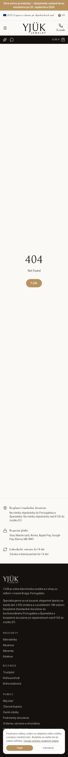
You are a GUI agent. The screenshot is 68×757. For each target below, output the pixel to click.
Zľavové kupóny (12, 706)
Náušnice (8, 645)
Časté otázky (11, 712)
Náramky (8, 650)
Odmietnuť (48, 748)
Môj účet (8, 700)
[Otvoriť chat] (12, 40)
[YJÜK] (34, 28)
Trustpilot (8, 672)
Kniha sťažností (12, 683)
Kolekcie (8, 656)
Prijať (19, 748)
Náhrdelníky (10, 639)
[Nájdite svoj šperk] (5, 40)
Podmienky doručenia (16, 717)
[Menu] (5, 28)
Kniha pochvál (11, 677)
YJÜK (34, 283)
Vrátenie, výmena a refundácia (21, 723)
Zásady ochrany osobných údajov (41, 741)
